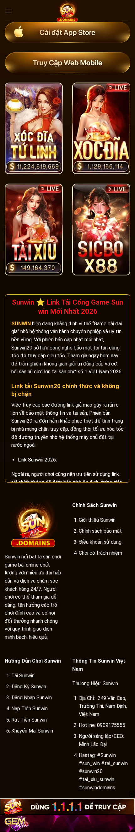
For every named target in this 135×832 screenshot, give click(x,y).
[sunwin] (67, 11)
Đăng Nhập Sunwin (31, 698)
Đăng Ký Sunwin (28, 687)
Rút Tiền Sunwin (29, 720)
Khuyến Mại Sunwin (32, 731)
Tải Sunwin (23, 676)
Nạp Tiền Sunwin (29, 709)
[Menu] (8, 11)
